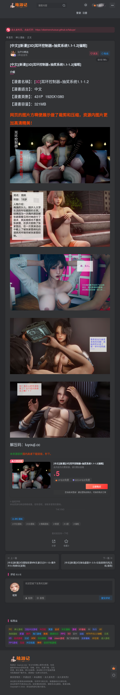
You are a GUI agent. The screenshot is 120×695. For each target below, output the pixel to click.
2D (10, 638)
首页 (10, 37)
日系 (106, 633)
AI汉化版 (31, 642)
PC (10, 629)
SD (69, 633)
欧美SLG (54, 633)
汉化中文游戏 (31, 629)
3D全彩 (95, 638)
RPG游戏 (13, 642)
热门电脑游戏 (73, 638)
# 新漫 (56, 524)
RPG (63, 633)
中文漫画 (66, 629)
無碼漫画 (13, 633)
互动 (22, 642)
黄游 (50, 629)
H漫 (50, 638)
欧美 (46, 633)
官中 (75, 633)
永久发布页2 (63, 676)
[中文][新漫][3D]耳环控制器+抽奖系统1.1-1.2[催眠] (48, 45)
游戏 (74, 629)
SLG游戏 (42, 638)
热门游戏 (37, 633)
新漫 (22, 633)
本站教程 (38, 676)
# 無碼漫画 (43, 524)
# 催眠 (76, 524)
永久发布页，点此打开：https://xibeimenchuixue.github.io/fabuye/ (43, 29)
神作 (39, 642)
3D (37, 81)
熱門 (28, 633)
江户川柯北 (23, 51)
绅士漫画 (20, 37)
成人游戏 (105, 638)
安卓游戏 (18, 638)
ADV (33, 638)
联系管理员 (15, 676)
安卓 (57, 629)
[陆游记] (18, 5)
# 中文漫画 (17, 524)
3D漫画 (82, 629)
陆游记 (35, 686)
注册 (84, 12)
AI (89, 629)
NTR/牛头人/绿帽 (94, 633)
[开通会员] (114, 668)
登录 (78, 12)
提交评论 (105, 597)
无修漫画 (85, 638)
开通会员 (100, 5)
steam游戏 (59, 638)
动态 (82, 633)
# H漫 (66, 524)
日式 (27, 638)
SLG (95, 629)
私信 (106, 53)
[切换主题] (114, 675)
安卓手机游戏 (50, 642)
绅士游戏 (18, 629)
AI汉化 (43, 629)
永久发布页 (50, 676)
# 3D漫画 (30, 524)
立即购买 (96, 486)
